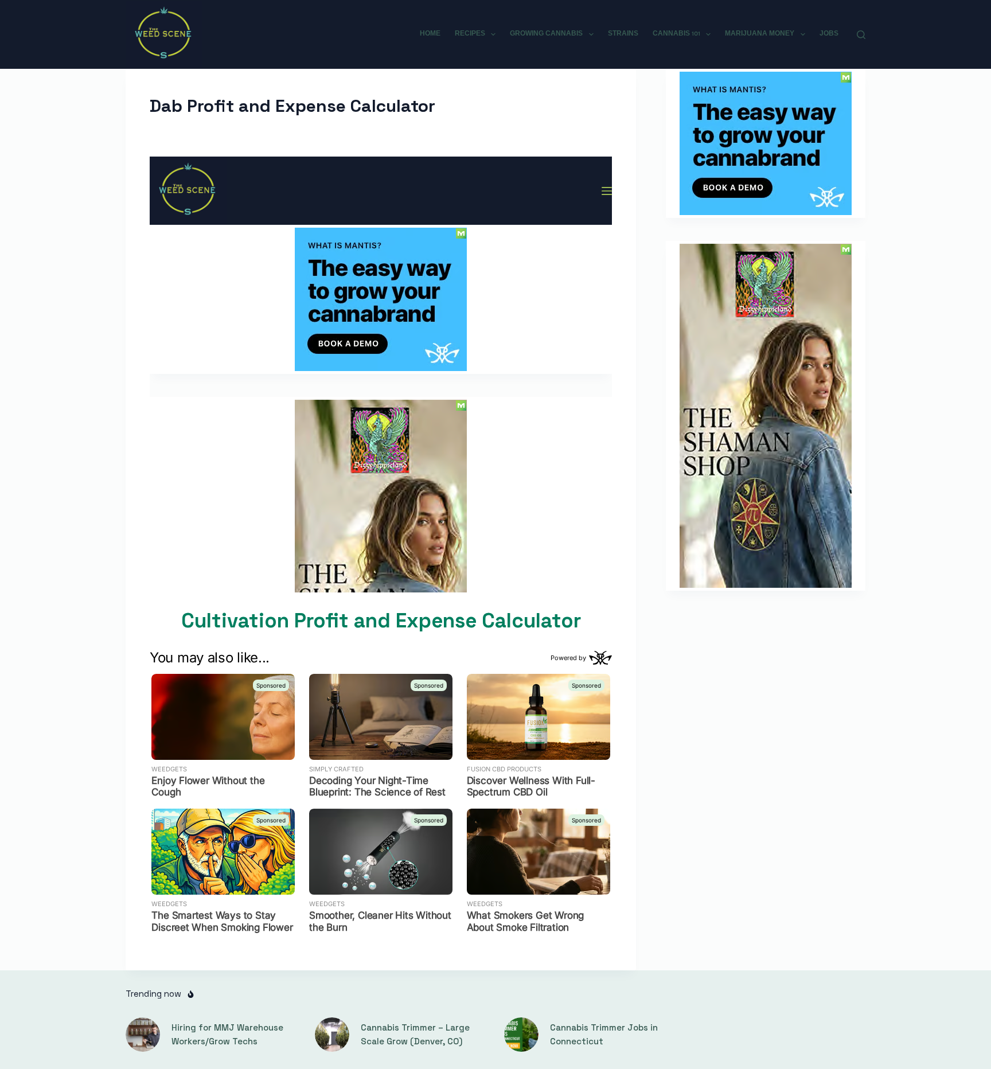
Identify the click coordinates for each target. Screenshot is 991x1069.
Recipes (470, 33)
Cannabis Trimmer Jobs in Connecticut (604, 1034)
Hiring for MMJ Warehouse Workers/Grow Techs (227, 1034)
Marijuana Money (759, 33)
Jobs (829, 33)
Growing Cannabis (546, 33)
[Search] (861, 34)
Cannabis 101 (676, 33)
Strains (623, 33)
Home (430, 33)
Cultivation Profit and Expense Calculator (381, 620)
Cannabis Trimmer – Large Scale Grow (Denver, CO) (415, 1034)
